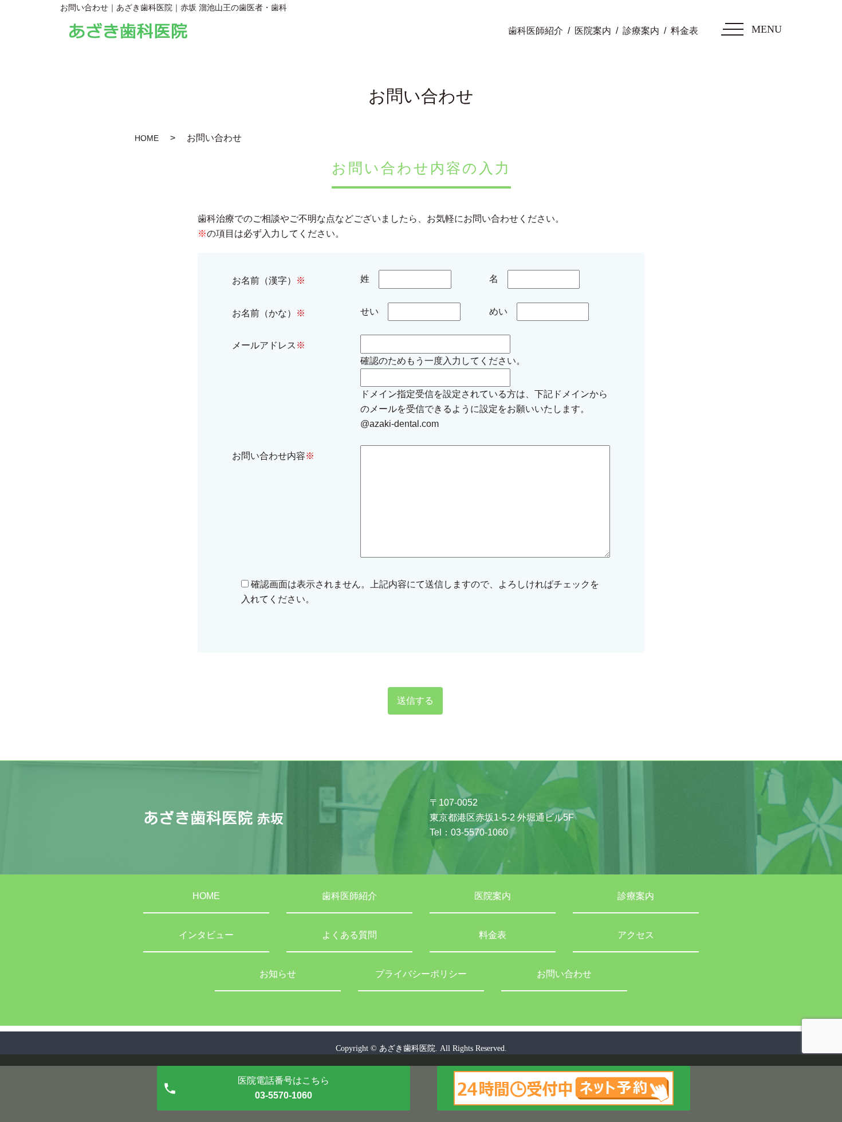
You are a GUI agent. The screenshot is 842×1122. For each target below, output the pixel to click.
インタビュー (206, 935)
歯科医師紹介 (535, 31)
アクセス (635, 935)
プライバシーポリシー (421, 974)
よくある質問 (349, 935)
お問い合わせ (564, 974)
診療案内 (641, 31)
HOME (147, 138)
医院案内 (593, 31)
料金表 (684, 31)
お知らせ (277, 974)
